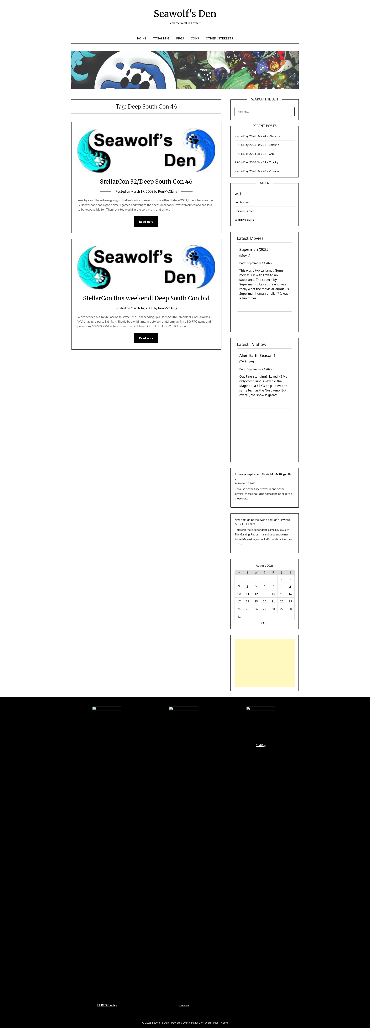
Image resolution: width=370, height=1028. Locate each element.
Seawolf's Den (185, 13)
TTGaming (161, 38)
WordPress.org (244, 219)
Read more (146, 221)
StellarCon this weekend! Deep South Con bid (146, 298)
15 (281, 594)
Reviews (184, 1005)
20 (264, 601)
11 (247, 594)
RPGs (180, 38)
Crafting (261, 745)
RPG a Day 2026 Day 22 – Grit (254, 153)
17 (239, 601)
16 (290, 594)
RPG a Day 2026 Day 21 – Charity (256, 162)
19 (256, 601)
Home (141, 38)
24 (239, 609)
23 (290, 601)
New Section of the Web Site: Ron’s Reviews (263, 519)
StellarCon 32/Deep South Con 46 (146, 181)
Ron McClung (167, 191)
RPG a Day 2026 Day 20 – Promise (257, 171)
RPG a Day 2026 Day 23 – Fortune (257, 144)
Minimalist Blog (195, 1022)
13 (264, 594)
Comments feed (244, 211)
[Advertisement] (265, 663)
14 (273, 594)
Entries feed (242, 202)
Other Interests (219, 38)
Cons (195, 38)
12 (256, 594)
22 (281, 601)
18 (247, 601)
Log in (238, 193)
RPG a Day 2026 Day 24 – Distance (257, 136)
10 (239, 594)
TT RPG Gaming (107, 1005)
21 (273, 601)
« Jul (263, 622)
